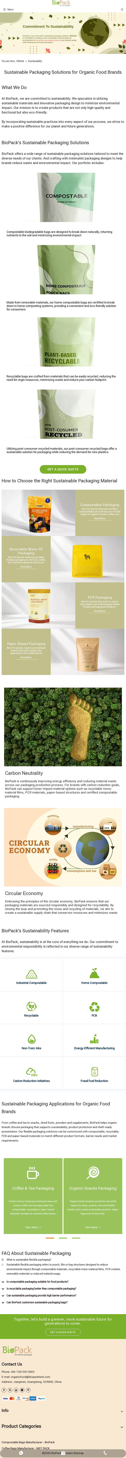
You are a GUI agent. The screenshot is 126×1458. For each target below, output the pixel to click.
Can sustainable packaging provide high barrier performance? (41, 1295)
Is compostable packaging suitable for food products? (37, 1281)
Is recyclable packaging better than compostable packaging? (41, 1288)
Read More (99, 518)
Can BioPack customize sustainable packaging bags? (37, 1302)
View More (31, 1227)
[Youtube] (16, 1390)
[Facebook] (4, 1390)
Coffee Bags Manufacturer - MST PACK (26, 1448)
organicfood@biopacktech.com (30, 1377)
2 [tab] (60, 1239)
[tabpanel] (33, 1196)
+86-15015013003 (22, 1371)
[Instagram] (22, 1390)
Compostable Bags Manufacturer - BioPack (28, 1442)
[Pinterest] (28, 1390)
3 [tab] (73, 1239)
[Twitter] (10, 1390)
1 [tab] (47, 1239)
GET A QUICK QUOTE (63, 469)
